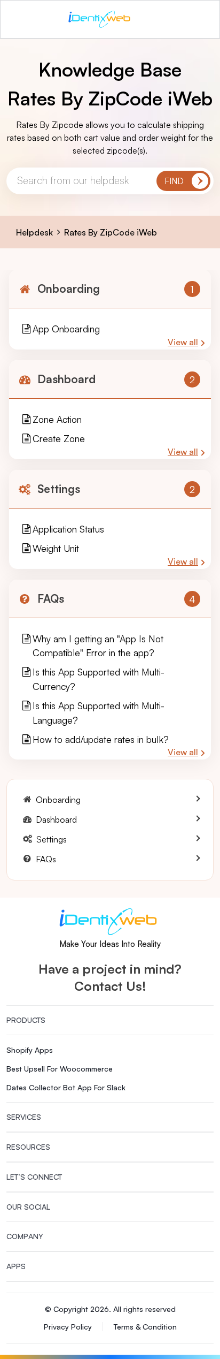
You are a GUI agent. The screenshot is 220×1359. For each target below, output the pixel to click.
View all (183, 342)
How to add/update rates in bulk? (101, 739)
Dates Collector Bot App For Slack (65, 1087)
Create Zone (59, 438)
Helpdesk (34, 232)
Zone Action (57, 419)
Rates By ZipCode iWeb (110, 232)
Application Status (68, 529)
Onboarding (68, 288)
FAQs (50, 598)
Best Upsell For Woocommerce (59, 1068)
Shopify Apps (29, 1049)
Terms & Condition (145, 1326)
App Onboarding (66, 329)
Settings (58, 489)
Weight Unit (56, 548)
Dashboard (66, 379)
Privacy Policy (68, 1326)
